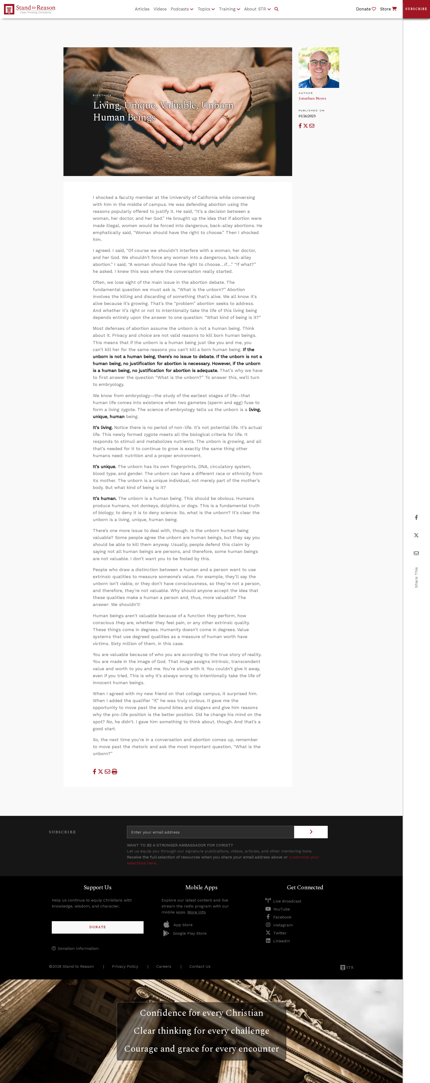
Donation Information (78, 948)
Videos (160, 8)
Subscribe (416, 9)
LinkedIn (281, 941)
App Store (183, 924)
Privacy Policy (125, 966)
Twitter (280, 933)
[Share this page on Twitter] (306, 125)
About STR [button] (255, 8)
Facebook (282, 917)
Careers (163, 966)
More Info (196, 912)
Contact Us (200, 966)
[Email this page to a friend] (311, 125)
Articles (142, 8)
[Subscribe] (311, 832)
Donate (97, 927)
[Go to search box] (276, 9)
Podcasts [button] (180, 8)
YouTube (281, 909)
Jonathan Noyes (312, 98)
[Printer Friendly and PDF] (114, 771)
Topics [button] (204, 8)
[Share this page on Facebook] (301, 125)
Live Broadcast (287, 901)
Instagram (283, 925)
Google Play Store (190, 933)
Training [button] (227, 8)
